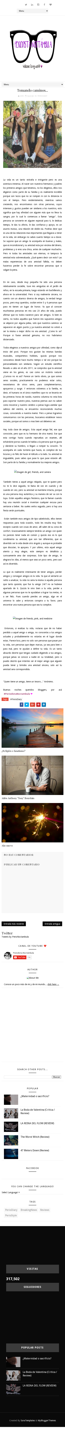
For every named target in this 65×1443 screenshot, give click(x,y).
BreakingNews (29, 1209)
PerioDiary (42, 96)
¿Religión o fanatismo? (13, 750)
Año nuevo (7, 845)
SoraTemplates (28, 1420)
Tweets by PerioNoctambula (15, 936)
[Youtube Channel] (13, 3)
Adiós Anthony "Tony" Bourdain (18, 798)
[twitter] (26, 4)
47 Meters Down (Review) (35, 1150)
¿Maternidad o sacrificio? (35, 1096)
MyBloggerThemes (47, 1420)
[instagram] (38, 4)
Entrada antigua (52, 924)
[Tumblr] (20, 3)
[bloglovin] (50, 4)
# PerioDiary (16, 699)
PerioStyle (11, 1215)
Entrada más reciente (14, 924)
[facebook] (44, 4)
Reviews (44, 1209)
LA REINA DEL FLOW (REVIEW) (37, 1123)
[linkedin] (32, 4)
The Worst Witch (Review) (35, 1136)
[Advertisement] (32, 1026)
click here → (53, 984)
